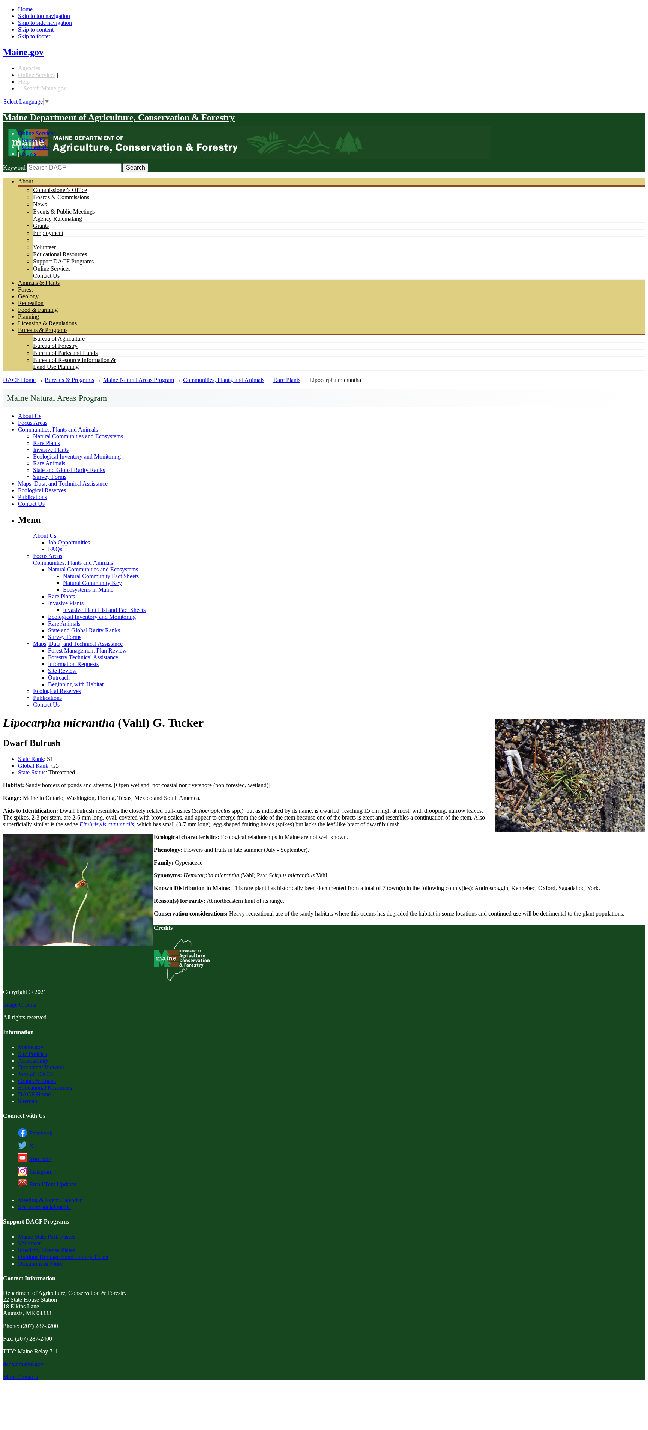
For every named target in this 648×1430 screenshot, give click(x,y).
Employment (48, 233)
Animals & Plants (39, 283)
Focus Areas (32, 423)
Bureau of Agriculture (59, 338)
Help (24, 81)
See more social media (44, 1207)
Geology (28, 296)
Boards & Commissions (61, 197)
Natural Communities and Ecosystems (78, 436)
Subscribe (33, 140)
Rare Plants (286, 380)
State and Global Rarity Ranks (69, 470)
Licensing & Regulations (47, 323)
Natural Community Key (92, 583)
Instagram (40, 1171)
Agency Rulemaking (57, 218)
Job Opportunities (69, 542)
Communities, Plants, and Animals (223, 380)
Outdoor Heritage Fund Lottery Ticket (63, 1257)
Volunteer (44, 247)
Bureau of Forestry (55, 346)
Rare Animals (49, 463)
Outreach (59, 677)
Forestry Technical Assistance (83, 657)
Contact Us (35, 147)
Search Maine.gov (45, 88)
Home (25, 9)
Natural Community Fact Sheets (101, 576)
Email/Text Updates (52, 1184)
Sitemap (27, 1101)
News (29, 153)
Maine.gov (23, 52)
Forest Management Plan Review (87, 650)
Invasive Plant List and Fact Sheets (104, 610)
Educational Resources (60, 254)
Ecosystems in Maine (88, 589)
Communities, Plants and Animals (58, 429)
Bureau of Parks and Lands (65, 353)
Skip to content (36, 29)
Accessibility (33, 1060)
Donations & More (40, 1263)
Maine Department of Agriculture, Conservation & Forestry (119, 117)
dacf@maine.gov (23, 1364)
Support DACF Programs (63, 261)
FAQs (55, 549)
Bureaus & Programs (43, 330)
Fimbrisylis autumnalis (107, 824)
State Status (31, 772)
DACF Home (19, 380)
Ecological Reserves (42, 490)
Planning (28, 316)
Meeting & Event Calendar (50, 1200)
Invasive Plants (51, 450)
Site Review (62, 671)
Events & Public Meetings (64, 211)
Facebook (40, 1133)
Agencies (29, 68)
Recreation (31, 303)
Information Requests (73, 664)
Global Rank (33, 765)
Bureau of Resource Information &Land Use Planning (74, 363)
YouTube (40, 1159)
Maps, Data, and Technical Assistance (63, 483)
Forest (25, 289)
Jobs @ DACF (36, 1074)
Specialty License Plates (46, 1250)
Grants (41, 226)
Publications (32, 497)
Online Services (37, 75)
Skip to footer (34, 36)
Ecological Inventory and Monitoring (77, 456)
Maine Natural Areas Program (138, 380)
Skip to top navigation (44, 16)
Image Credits (19, 1004)
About (25, 181)
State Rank (31, 759)
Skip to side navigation (45, 23)
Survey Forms (49, 477)
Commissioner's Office (60, 190)
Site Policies (32, 1054)
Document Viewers (41, 1067)
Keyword (14, 167)
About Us (29, 416)
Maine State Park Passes (46, 1236)
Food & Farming (38, 310)
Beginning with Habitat (76, 684)
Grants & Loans (37, 1081)
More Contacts (20, 1377)
